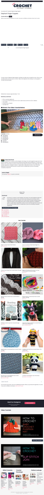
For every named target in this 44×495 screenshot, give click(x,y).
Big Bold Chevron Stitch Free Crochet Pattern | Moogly (10, 297)
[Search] (41, 382)
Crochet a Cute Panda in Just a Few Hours (30, 375)
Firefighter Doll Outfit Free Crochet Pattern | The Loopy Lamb (31, 350)
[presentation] (11, 232)
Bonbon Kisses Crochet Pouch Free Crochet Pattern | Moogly (31, 297)
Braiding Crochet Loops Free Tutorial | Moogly (10, 322)
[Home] (6, 11)
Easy (10, 16)
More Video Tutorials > (37, 440)
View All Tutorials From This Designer (10, 207)
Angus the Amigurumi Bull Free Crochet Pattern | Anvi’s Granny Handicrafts (32, 323)
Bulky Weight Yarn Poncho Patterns (33, 480)
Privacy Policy (19, 493)
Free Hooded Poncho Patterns (40, 480)
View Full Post (37, 134)
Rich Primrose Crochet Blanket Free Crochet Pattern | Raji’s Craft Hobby (10, 376)
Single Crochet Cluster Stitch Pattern (8, 244)
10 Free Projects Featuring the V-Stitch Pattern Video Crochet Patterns (11, 483)
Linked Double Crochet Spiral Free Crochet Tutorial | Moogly (11, 350)
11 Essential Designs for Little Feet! (18, 482)
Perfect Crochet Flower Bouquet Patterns (25, 483)
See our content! (30, 403)
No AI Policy (25, 493)
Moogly (3, 271)
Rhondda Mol (4, 246)
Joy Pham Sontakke (27, 325)
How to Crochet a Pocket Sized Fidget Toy (30, 244)
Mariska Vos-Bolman (27, 376)
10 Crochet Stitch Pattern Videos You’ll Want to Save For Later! (4, 483)
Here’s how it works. (36, 18)
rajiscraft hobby (5, 377)
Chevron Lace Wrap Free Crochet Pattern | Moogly (11, 270)
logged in (9, 174)
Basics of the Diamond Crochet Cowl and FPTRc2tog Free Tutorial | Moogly (30, 271)
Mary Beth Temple (26, 246)
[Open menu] (22, 1)
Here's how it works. (19, 386)
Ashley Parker (26, 351)
